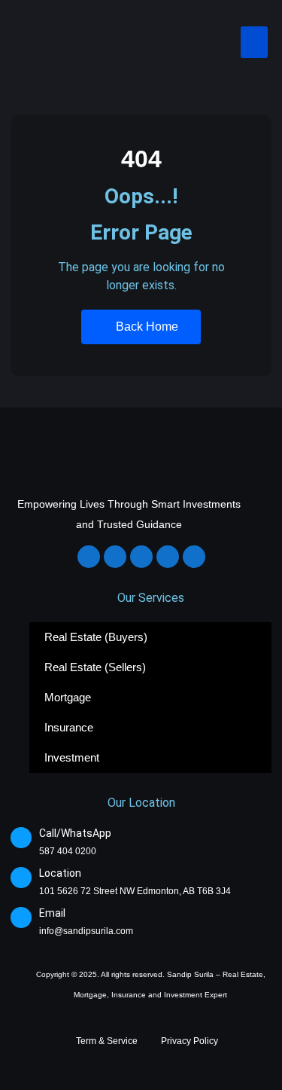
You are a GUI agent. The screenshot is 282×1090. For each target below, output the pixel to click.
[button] (254, 42)
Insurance (68, 727)
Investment (71, 757)
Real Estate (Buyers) (95, 636)
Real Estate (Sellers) (95, 667)
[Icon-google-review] (194, 556)
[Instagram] (115, 556)
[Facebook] (88, 556)
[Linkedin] (141, 556)
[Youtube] (167, 556)
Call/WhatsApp (75, 833)
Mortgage (67, 697)
